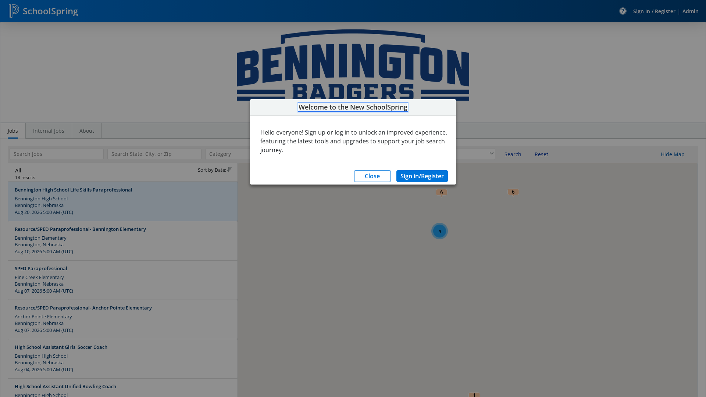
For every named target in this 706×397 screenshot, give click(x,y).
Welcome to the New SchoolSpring (353, 107)
